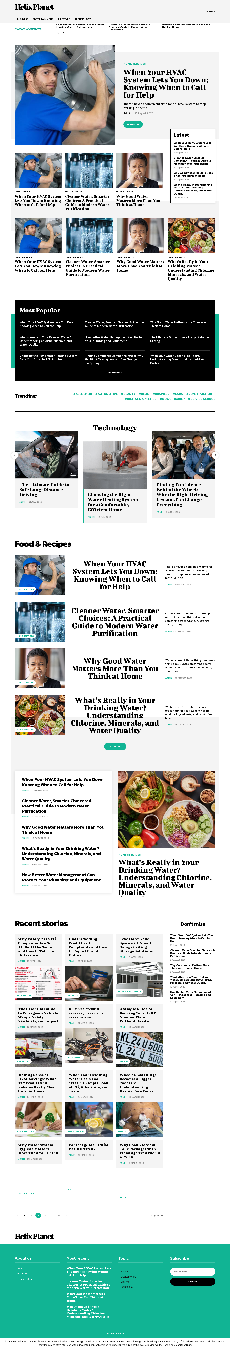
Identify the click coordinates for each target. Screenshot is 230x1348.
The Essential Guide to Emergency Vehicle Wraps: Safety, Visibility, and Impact (38, 1015)
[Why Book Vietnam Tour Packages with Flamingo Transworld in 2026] (139, 1185)
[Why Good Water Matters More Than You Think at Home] (139, 170)
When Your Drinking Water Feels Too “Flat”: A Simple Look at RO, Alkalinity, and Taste (89, 1083)
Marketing (23, 1061)
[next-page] (63, 33)
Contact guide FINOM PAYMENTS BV (88, 1147)
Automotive (74, 1057)
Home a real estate (129, 991)
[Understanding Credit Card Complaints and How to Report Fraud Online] (89, 983)
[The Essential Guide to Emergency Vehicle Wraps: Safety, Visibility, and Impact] (38, 1049)
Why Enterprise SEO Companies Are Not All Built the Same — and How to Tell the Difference (37, 947)
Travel (122, 1197)
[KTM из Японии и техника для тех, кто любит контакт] (89, 1045)
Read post (133, 124)
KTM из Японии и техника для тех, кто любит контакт (86, 1013)
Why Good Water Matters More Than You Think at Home (186, 25)
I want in (192, 1281)
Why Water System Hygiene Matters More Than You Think (38, 1149)
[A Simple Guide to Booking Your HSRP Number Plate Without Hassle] (139, 1049)
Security (72, 995)
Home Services (134, 63)
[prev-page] (58, 33)
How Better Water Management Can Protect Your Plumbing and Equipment (115, 339)
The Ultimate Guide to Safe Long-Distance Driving (179, 339)
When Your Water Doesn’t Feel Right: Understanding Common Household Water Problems (179, 359)
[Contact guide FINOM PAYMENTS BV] (89, 1177)
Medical (123, 1131)
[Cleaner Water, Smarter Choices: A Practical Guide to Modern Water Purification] (89, 170)
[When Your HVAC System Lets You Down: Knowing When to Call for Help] (65, 95)
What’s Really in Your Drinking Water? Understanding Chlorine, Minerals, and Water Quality (193, 189)
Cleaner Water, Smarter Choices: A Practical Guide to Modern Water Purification (129, 26)
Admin (127, 113)
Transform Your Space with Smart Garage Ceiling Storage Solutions (136, 945)
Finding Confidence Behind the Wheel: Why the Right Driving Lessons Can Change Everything (114, 359)
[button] (210, 11)
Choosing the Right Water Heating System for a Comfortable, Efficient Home (48, 357)
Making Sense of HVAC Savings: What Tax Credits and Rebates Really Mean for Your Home (37, 1083)
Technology (24, 995)
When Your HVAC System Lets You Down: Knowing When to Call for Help (80, 25)
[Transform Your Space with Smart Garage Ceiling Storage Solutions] (139, 979)
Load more (114, 372)
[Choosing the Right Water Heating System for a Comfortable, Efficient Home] (115, 465)
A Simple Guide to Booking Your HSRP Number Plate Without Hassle (138, 1015)
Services (123, 1061)
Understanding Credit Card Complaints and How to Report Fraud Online (88, 947)
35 (59, 1215)
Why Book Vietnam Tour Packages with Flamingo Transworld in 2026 (140, 1151)
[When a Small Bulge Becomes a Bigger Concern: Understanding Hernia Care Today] (139, 1119)
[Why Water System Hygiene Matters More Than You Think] (38, 1181)
